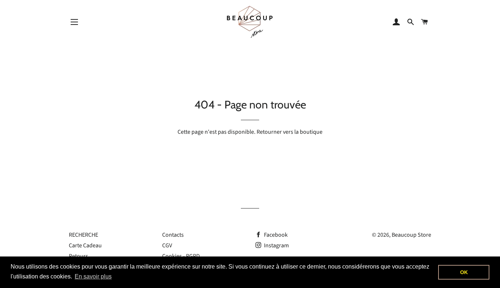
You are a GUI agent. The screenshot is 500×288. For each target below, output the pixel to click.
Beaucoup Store (411, 235)
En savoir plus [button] (93, 276)
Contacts (173, 235)
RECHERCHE (83, 235)
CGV (167, 245)
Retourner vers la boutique (289, 132)
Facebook (275, 235)
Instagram (276, 245)
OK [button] (464, 272)
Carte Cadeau (85, 245)
